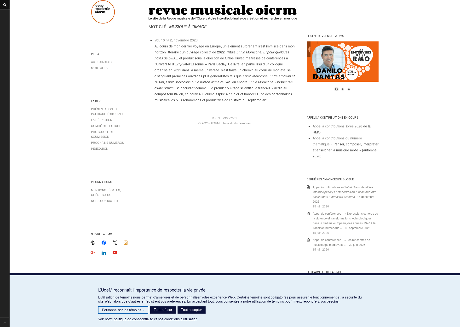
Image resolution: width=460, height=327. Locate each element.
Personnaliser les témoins (123, 309)
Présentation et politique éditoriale (107, 111)
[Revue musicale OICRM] (115, 12)
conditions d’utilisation (180, 318)
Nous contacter (104, 201)
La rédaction (101, 120)
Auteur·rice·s (102, 62)
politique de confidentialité (133, 318)
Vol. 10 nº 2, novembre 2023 (176, 40)
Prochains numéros (107, 142)
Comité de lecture (106, 126)
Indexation (99, 148)
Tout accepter (191, 309)
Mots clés (99, 68)
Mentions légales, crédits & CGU (106, 192)
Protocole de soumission (102, 134)
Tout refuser (163, 309)
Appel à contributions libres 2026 (337, 126)
